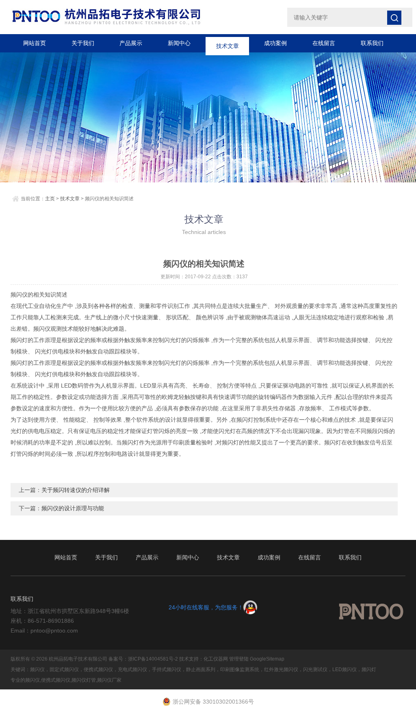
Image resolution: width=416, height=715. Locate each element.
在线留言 (323, 43)
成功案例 (275, 43)
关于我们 (83, 43)
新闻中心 (179, 43)
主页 (50, 199)
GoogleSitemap (267, 659)
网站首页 (34, 43)
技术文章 (227, 43)
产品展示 (130, 43)
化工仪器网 (216, 659)
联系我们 (372, 43)
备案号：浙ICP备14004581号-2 (143, 659)
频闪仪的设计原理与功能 (72, 508)
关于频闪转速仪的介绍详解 (75, 490)
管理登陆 (239, 659)
